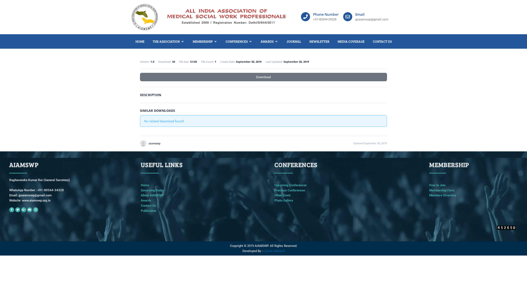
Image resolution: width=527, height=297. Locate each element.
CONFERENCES (237, 41)
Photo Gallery (283, 200)
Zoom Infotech (274, 251)
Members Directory (442, 195)
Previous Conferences (289, 190)
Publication (148, 211)
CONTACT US (382, 41)
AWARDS (267, 41)
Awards (146, 200)
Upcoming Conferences (290, 185)
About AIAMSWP (152, 195)
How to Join (437, 185)
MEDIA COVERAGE (351, 41)
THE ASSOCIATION (166, 41)
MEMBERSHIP (203, 41)
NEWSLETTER (319, 41)
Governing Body (152, 190)
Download (263, 77)
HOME (140, 41)
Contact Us (148, 205)
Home (145, 185)
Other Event (282, 195)
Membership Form (442, 190)
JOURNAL (294, 41)
